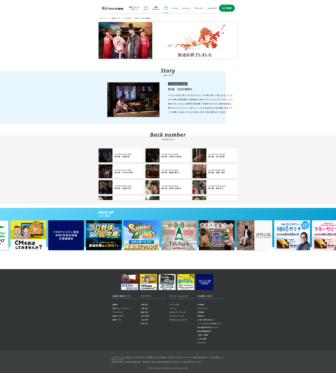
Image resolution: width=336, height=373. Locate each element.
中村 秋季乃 (145, 316)
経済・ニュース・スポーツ (121, 308)
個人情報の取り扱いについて (207, 327)
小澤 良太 (144, 308)
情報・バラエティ (118, 316)
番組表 (115, 304)
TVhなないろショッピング (178, 320)
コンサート (186, 8)
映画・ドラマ (116, 18)
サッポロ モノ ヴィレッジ (177, 312)
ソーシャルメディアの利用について (209, 323)
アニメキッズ (145, 8)
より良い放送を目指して (206, 320)
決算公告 (200, 316)
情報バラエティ (156, 8)
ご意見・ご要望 (202, 335)
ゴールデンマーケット (176, 316)
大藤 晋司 (144, 304)
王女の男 (127, 18)
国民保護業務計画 (204, 331)
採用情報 (200, 312)
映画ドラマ (166, 8)
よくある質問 (201, 339)
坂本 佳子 (144, 323)
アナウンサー (198, 8)
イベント (175, 8)
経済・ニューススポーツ (134, 8)
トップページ (103, 18)
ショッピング (211, 8)
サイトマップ (201, 342)
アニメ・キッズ (117, 312)
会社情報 (200, 304)
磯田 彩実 (144, 312)
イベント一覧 (173, 304)
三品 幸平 (144, 320)
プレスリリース (202, 308)
